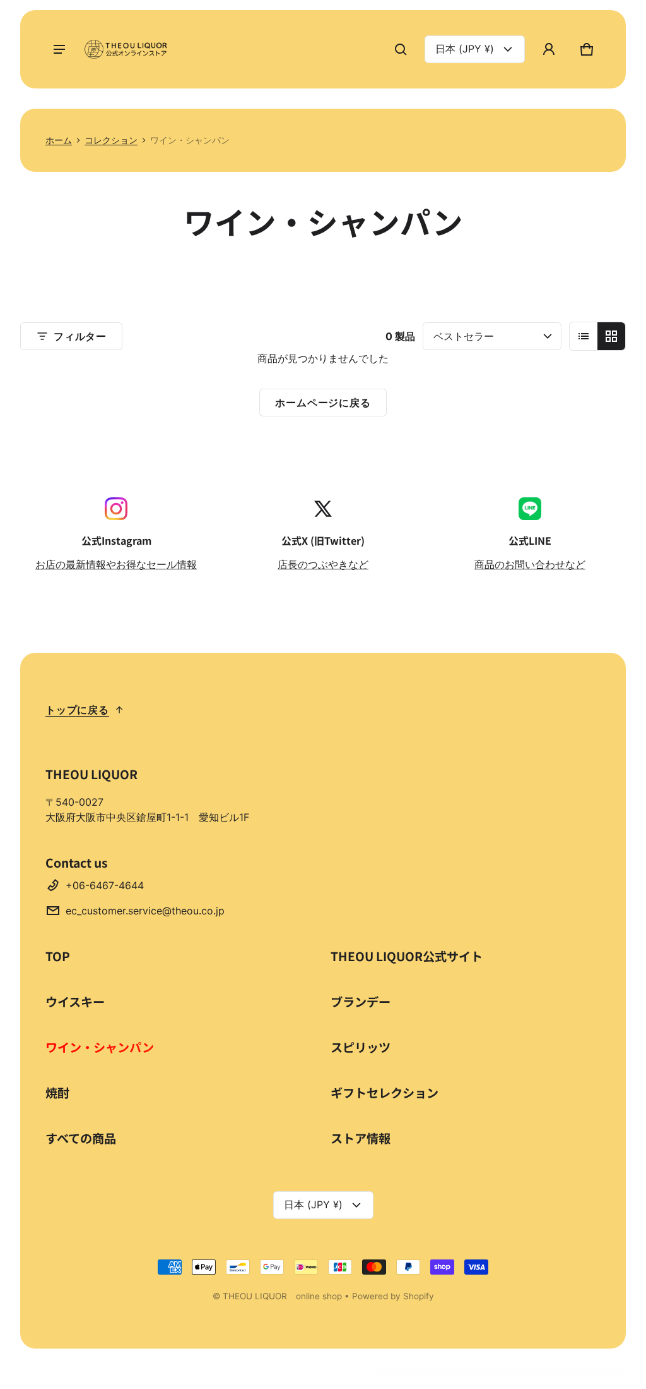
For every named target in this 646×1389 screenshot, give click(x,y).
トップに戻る (77, 709)
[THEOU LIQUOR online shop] (127, 49)
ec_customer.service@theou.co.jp (145, 910)
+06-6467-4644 (105, 885)
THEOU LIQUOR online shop (282, 1296)
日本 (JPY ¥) (464, 48)
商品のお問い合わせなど (529, 564)
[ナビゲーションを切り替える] (59, 49)
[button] (400, 49)
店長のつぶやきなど (323, 564)
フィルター (80, 336)
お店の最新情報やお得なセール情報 (116, 564)
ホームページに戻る (322, 402)
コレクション (111, 140)
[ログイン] (549, 49)
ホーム (58, 140)
